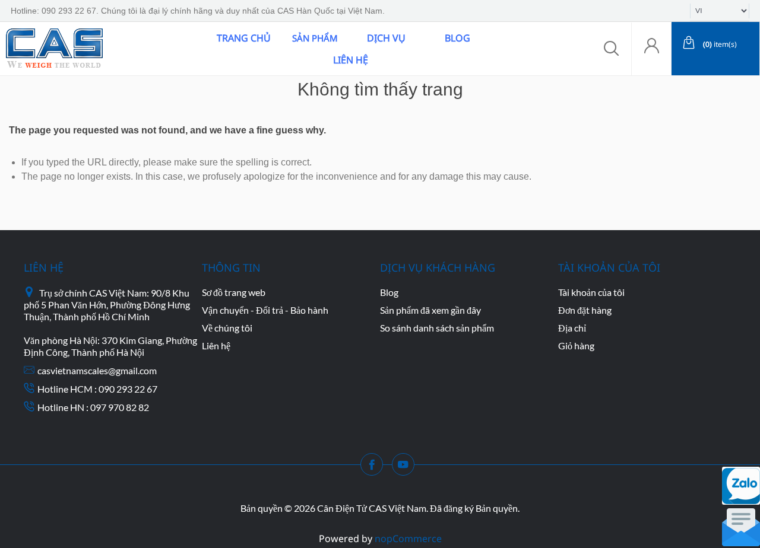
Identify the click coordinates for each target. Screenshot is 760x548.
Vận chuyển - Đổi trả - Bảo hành (265, 310)
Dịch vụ (386, 37)
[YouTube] (406, 468)
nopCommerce (408, 538)
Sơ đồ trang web (233, 292)
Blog (457, 37)
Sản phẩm (315, 38)
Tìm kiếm (174, 48)
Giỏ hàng (576, 345)
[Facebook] (375, 468)
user (651, 49)
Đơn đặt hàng (585, 310)
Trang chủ (244, 37)
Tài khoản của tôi (591, 292)
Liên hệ (350, 59)
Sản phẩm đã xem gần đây (430, 310)
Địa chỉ (572, 327)
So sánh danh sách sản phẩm (437, 327)
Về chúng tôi (227, 327)
